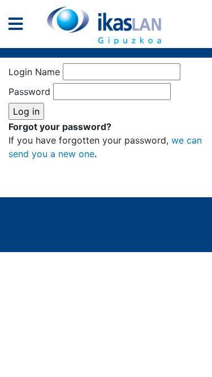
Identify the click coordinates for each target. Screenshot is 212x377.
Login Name (34, 71)
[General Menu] (18, 26)
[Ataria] (106, 25)
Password (29, 91)
